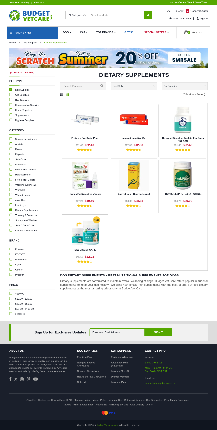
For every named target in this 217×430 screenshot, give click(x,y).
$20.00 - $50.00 (23, 303)
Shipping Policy (82, 400)
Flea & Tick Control (25, 169)
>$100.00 (20, 314)
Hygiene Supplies (24, 120)
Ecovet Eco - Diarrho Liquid (134, 194)
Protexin (19, 274)
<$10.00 (19, 293)
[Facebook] (10, 379)
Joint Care (20, 200)
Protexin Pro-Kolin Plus (84, 138)
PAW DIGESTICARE (85, 249)
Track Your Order (182, 18)
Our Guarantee (154, 400)
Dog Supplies (30, 42)
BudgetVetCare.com (107, 425)
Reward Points (70, 404)
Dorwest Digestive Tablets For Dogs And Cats (183, 139)
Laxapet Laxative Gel (134, 138)
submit (158, 332)
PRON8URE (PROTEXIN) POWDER (183, 194)
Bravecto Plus (118, 382)
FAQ (69, 400)
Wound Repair (23, 195)
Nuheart (81, 382)
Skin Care (20, 159)
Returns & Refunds (134, 400)
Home (12, 42)
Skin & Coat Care (24, 225)
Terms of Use (115, 400)
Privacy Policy (99, 400)
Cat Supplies (22, 94)
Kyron (18, 264)
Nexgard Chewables (88, 371)
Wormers (20, 189)
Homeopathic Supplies (27, 105)
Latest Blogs (86, 404)
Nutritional (20, 164)
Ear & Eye (20, 205)
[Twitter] (16, 379)
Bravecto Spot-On (120, 371)
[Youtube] (35, 379)
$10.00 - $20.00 (23, 298)
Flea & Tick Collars (25, 179)
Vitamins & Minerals (25, 184)
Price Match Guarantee (176, 400)
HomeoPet (21, 259)
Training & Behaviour (26, 215)
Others (19, 269)
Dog (66, 32)
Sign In (204, 18)
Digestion (20, 154)
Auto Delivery (137, 404)
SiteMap (124, 404)
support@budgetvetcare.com (160, 383)
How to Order (58, 400)
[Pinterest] (28, 379)
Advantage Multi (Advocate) (119, 364)
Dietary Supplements (26, 210)
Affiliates (113, 404)
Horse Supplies (23, 110)
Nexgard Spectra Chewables (86, 364)
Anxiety (19, 144)
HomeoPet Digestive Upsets (85, 194)
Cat (82, 32)
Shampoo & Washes (26, 220)
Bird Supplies (22, 100)
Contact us (44, 400)
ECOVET (20, 254)
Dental (18, 149)
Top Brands (104, 32)
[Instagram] (22, 379)
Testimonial (101, 404)
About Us (31, 400)
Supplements (22, 115)
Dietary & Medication (26, 230)
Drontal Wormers (120, 376)
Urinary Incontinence (26, 139)
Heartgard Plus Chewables (91, 376)
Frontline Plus (84, 357)
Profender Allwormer (122, 357)
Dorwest (19, 249)
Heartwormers (23, 174)
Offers (149, 404)
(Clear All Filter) (22, 72)
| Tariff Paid (26, 2)
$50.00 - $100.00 (24, 309)
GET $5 (128, 32)
